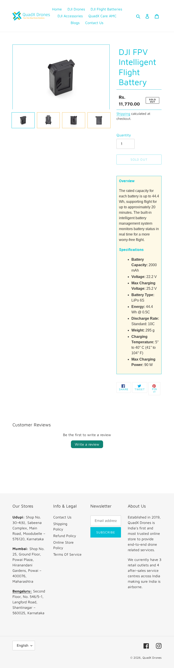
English (22, 645)
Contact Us (62, 517)
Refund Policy (64, 536)
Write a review (87, 444)
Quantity (123, 135)
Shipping (123, 113)
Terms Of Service (67, 554)
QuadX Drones (152, 657)
